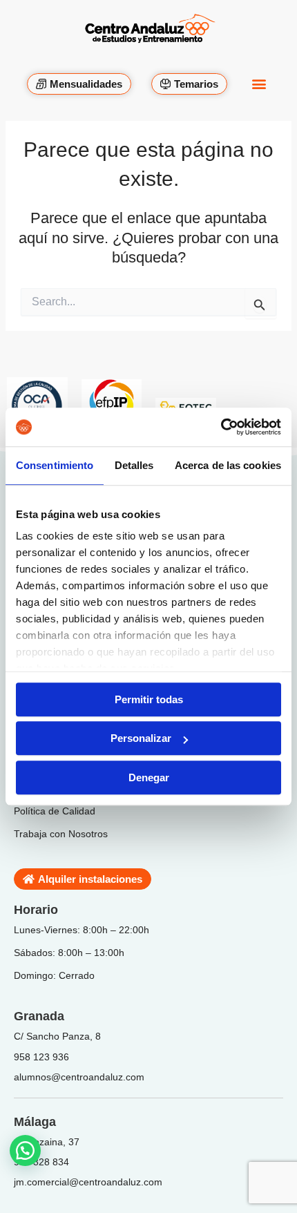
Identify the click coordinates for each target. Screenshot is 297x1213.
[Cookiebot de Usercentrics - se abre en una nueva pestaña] (220, 427)
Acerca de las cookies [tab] (228, 465)
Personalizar (141, 738)
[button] (258, 76)
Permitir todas (149, 699)
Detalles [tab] (134, 465)
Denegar (148, 777)
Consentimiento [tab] (54, 465)
